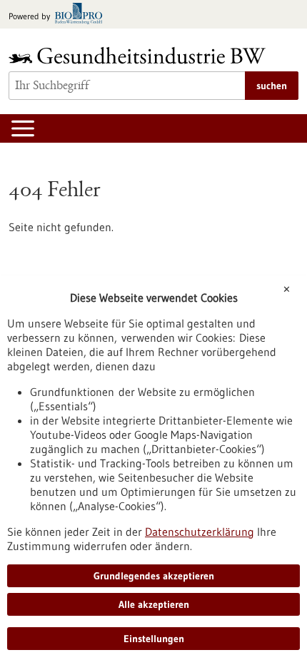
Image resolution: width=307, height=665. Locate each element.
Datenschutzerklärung (199, 531)
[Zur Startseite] (141, 55)
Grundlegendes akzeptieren (154, 575)
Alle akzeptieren (154, 604)
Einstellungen (154, 638)
